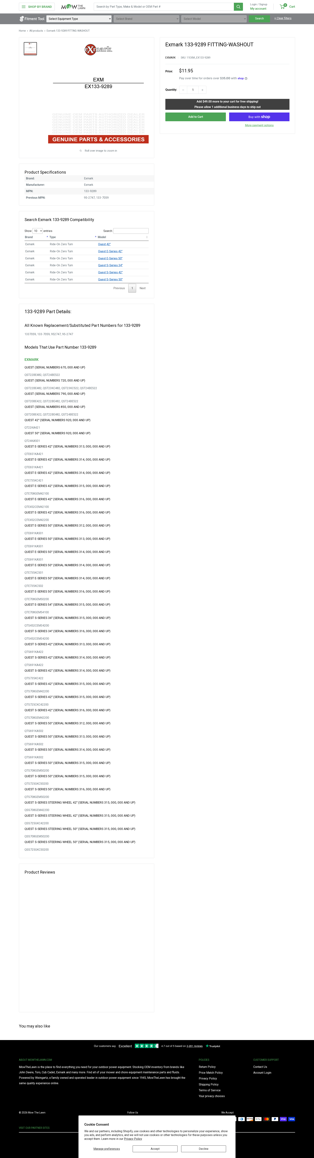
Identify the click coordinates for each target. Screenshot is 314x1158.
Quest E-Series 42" (110, 251)
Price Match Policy (211, 1072)
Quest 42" (104, 244)
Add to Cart (195, 117)
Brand (29, 237)
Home (22, 30)
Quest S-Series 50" (110, 279)
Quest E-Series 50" (110, 258)
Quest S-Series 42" (110, 272)
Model (102, 237)
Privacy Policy (133, 1139)
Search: (108, 231)
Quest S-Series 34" (110, 265)
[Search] (238, 7)
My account (258, 8)
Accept (155, 1149)
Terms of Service (210, 1090)
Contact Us (260, 1067)
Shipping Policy (209, 1084)
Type (52, 237)
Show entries (38, 231)
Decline (203, 1149)
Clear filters (282, 18)
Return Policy (207, 1067)
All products (36, 30)
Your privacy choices (212, 1096)
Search (259, 18)
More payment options (259, 125)
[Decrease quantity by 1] (183, 90)
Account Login (262, 1072)
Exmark (170, 57)
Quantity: (171, 90)
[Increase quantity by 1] (202, 90)
